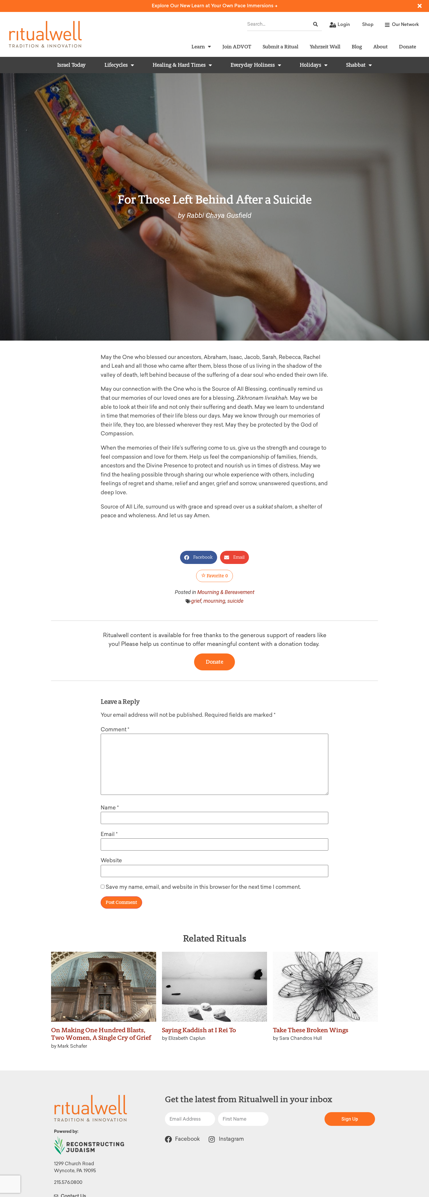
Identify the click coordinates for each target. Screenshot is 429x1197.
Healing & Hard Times (179, 65)
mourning (214, 601)
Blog (357, 46)
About (380, 46)
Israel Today (71, 65)
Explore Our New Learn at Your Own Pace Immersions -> (215, 5)
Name (110, 807)
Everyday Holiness (253, 65)
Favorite (217, 576)
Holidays (310, 65)
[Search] (315, 24)
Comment (115, 729)
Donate (407, 46)
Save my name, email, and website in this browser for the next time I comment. (203, 887)
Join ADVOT (236, 46)
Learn (198, 46)
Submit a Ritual (280, 46)
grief (196, 601)
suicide (235, 601)
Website (111, 860)
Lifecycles (116, 65)
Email (109, 834)
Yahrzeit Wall (325, 46)
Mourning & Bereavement (225, 592)
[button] (198, 557)
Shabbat (356, 65)
